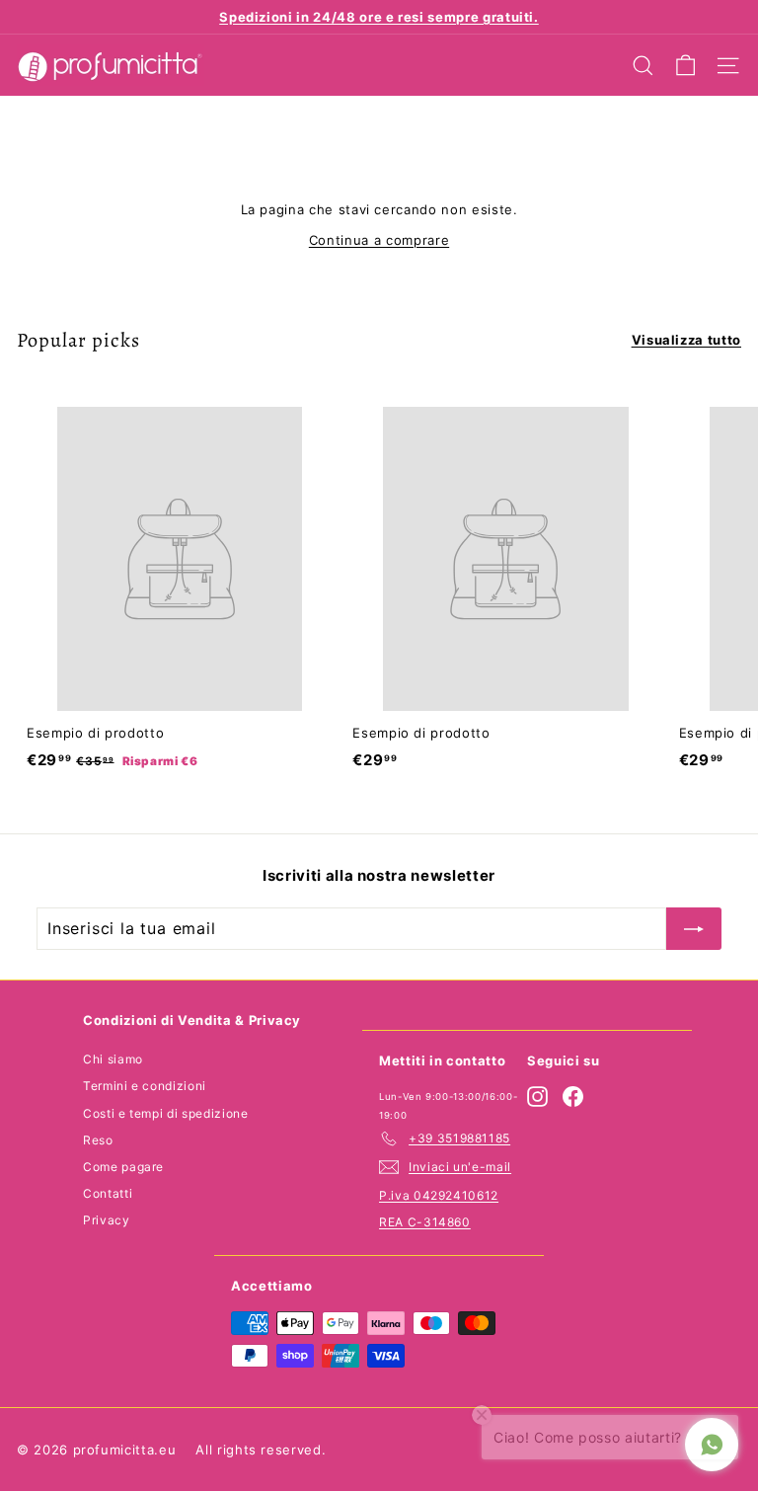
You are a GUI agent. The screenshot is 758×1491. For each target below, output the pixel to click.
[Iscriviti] (693, 929)
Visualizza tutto (686, 340)
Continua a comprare (379, 240)
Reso (98, 1140)
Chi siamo (113, 1059)
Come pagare (123, 1166)
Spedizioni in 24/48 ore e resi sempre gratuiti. (379, 17)
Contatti (107, 1193)
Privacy (106, 1220)
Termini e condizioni (144, 1085)
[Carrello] (685, 66)
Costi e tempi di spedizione (166, 1113)
